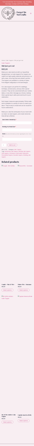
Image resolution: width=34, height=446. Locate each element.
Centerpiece (12, 153)
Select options (7, 290)
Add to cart (12, 145)
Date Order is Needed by (9, 119)
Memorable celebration (22, 153)
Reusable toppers (18, 155)
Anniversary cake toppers (11, 151)
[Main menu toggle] (30, 13)
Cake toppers (5, 153)
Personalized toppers (7, 155)
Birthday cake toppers (24, 151)
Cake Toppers (9, 60)
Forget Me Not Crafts (21, 13)
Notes (16, 135)
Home (3, 60)
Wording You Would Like (9, 126)
